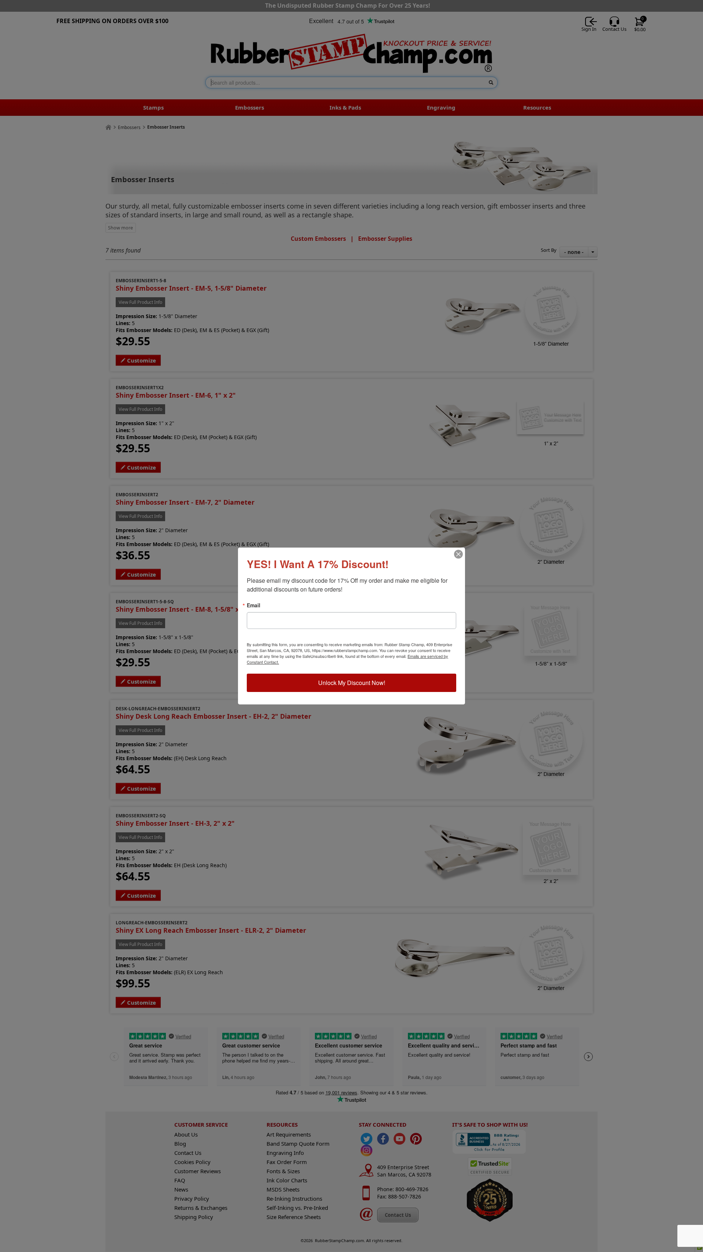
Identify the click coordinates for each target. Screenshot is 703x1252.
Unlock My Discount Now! (351, 682)
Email (253, 605)
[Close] (458, 554)
